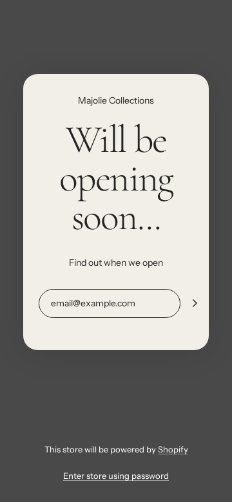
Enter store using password (116, 475)
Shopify (173, 449)
